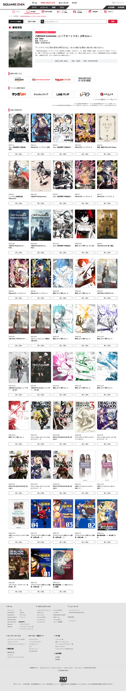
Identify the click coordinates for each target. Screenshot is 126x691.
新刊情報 (16, 16)
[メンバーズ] (44, 7)
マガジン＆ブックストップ (44, 610)
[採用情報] (121, 7)
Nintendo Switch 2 (12, 617)
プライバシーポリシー (56, 667)
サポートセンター (68, 667)
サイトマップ (78, 667)
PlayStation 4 (10, 615)
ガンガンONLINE (57, 610)
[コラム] (62, 7)
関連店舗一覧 (10, 652)
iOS (20, 610)
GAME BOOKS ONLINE (59, 615)
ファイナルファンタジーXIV (27, 626)
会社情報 (57, 657)
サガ (30, 646)
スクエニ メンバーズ (12, 641)
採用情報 (57, 659)
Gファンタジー (41, 615)
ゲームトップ (10, 610)
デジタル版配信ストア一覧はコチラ (106, 99)
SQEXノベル (56, 617)
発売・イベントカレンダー (62, 641)
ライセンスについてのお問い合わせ (64, 648)
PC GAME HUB (33, 651)
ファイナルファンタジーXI (26, 629)
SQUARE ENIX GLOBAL (89, 667)
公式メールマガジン (60, 646)
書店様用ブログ (34, 667)
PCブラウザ (23, 615)
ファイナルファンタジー (35, 641)
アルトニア (10, 654)
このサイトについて (45, 667)
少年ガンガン (40, 612)
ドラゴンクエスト (33, 639)
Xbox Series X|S (11, 622)
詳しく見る (18, 154)
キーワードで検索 (15, 21)
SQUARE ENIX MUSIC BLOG (76, 612)
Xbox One (10, 624)
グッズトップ (72, 621)
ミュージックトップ (74, 610)
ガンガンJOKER (41, 617)
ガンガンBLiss (57, 619)
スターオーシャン (33, 648)
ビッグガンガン (41, 622)
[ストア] (34, 7)
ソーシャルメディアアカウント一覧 (64, 644)
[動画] (54, 7)
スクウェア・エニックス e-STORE (16, 639)
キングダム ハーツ (33, 644)
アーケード (22, 617)
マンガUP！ (56, 612)
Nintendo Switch (11, 619)
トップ (10, 16)
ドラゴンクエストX (24, 624)
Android (22, 612)
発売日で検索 (32, 21)
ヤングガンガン (41, 619)
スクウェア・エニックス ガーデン (15, 657)
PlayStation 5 (10, 612)
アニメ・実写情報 (57, 622)
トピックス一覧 (59, 639)
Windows (9, 626)
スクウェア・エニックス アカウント (16, 644)
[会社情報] (111, 7)
